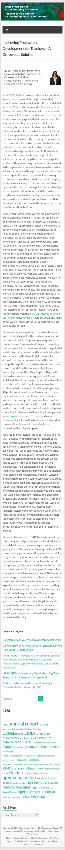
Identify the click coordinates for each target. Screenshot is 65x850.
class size (43, 733)
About (55, 841)
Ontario (16, 772)
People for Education (46, 778)
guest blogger (8, 751)
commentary (10, 738)
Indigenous (34, 759)
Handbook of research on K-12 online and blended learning (28, 755)
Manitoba (55, 764)
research (47, 787)
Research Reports (21, 838)
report (36, 787)
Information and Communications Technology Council (26, 764)
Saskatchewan (9, 792)
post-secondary (20, 783)
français (8, 746)
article (44, 724)
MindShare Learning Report (19, 768)
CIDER (30, 733)
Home (9, 838)
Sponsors (46, 841)
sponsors (49, 791)
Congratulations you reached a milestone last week (31, 639)
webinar (38, 796)
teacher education (11, 797)
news (41, 768)
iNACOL (22, 759)
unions (26, 796)
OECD (5, 773)
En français (38, 844)
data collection (12, 742)
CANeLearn (12, 733)
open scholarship (19, 777)
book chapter (8, 729)
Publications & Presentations (27, 841)
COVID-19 (43, 738)
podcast (7, 782)
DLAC (28, 742)
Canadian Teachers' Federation (28, 729)
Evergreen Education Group (45, 742)
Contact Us (26, 844)
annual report (24, 724)
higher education (9, 760)
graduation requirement (42, 746)
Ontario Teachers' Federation (36, 773)
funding (19, 747)
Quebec (54, 782)
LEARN (20, 95)
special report (29, 792)
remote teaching (16, 787)
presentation (38, 782)
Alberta (5, 725)
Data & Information (39, 838)
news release (52, 768)
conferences (27, 737)
